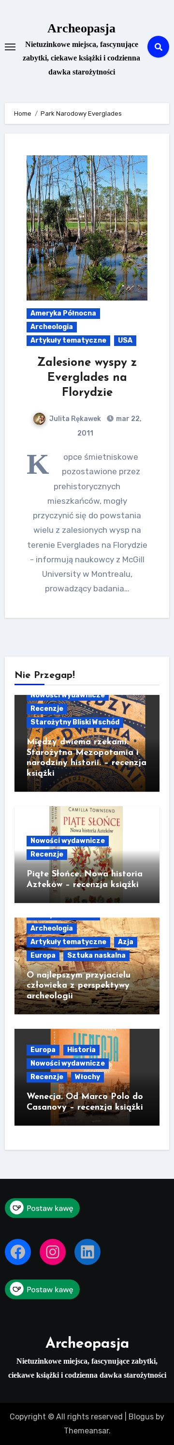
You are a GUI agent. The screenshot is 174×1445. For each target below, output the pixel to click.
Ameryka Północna (63, 313)
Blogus (141, 1416)
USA (125, 340)
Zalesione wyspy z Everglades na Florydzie (87, 378)
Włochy (87, 1077)
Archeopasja (81, 28)
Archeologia (51, 327)
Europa (43, 955)
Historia (81, 1050)
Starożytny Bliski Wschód (74, 722)
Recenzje (46, 709)
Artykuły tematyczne (68, 340)
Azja (125, 942)
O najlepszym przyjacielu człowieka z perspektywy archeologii (78, 986)
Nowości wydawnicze (67, 695)
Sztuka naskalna (96, 955)
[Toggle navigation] (10, 47)
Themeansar (86, 1430)
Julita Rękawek (75, 419)
